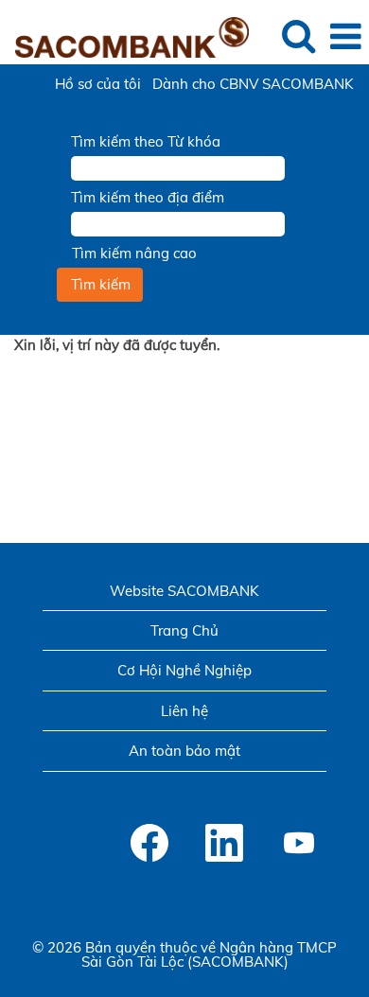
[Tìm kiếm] (298, 35)
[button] (345, 36)
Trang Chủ (184, 630)
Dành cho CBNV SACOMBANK (253, 84)
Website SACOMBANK (184, 591)
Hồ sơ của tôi (98, 84)
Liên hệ (184, 711)
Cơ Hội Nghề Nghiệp (184, 670)
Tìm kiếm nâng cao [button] (134, 253)
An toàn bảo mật (184, 751)
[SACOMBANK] (125, 35)
